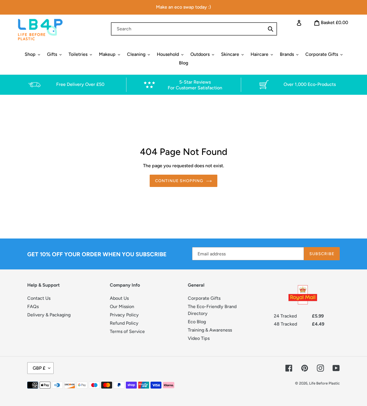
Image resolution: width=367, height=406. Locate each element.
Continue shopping (179, 180)
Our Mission (122, 306)
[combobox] (194, 29)
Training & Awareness (210, 330)
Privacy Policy (124, 315)
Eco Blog (197, 321)
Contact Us (38, 298)
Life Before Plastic (324, 383)
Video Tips (199, 338)
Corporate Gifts (204, 298)
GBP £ (39, 368)
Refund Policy (124, 323)
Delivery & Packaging (49, 315)
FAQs (33, 306)
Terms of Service (127, 331)
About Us (119, 298)
